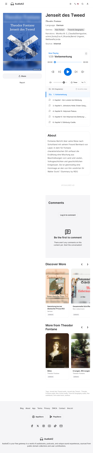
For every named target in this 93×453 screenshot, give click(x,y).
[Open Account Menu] (87, 4)
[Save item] (86, 53)
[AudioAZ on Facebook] (32, 426)
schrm (48, 36)
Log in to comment (68, 215)
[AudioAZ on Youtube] (49, 426)
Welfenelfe (50, 39)
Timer (75, 82)
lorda (58, 39)
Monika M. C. (62, 33)
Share (23, 76)
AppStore (39, 417)
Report (22, 82)
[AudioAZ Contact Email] (61, 426)
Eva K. (60, 36)
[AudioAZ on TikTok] (55, 426)
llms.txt (70, 408)
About (28, 408)
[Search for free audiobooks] (82, 4)
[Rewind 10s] (59, 71)
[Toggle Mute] (50, 82)
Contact (62, 408)
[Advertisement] (68, 185)
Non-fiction (59, 30)
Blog (22, 408)
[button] (68, 94)
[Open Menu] (6, 3)
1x (82, 82)
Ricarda (66, 36)
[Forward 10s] (76, 71)
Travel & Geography (76, 30)
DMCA (54, 408)
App (33, 408)
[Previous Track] (52, 71)
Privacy (47, 408)
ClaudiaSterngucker (77, 33)
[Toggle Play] (68, 72)
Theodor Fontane (53, 21)
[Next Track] (82, 71)
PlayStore (57, 417)
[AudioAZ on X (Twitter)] (38, 426)
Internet (57, 43)
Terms (39, 408)
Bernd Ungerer (77, 36)
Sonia (54, 36)
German (60, 25)
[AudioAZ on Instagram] (44, 426)
